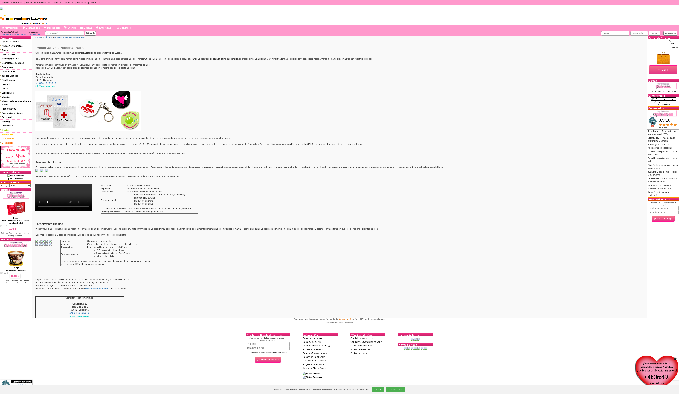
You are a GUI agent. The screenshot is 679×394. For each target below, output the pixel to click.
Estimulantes (8, 71)
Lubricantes (8, 93)
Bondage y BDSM (10, 58)
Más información (395, 389)
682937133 (34, 34)
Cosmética (7, 67)
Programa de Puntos (313, 349)
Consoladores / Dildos (13, 63)
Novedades (11, 27)
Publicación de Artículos (314, 361)
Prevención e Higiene (12, 113)
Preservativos (9, 109)
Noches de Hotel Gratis (314, 357)
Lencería (6, 84)
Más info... (16, 166)
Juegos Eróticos (10, 76)
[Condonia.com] (23, 18)
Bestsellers (53, 27)
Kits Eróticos (8, 80)
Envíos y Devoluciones (361, 345)
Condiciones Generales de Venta (366, 342)
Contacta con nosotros (313, 338)
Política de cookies (359, 353)
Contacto (125, 27)
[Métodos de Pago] (415, 348)
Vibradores (7, 126)
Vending (6, 121)
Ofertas (71, 27)
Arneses (6, 50)
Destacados (32, 27)
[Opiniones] (663, 113)
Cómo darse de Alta (312, 342)
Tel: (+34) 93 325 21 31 (46, 83)
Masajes (6, 97)
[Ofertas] (16, 195)
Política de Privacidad (360, 349)
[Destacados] (16, 245)
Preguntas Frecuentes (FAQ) (316, 345)
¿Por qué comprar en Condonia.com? (663, 103)
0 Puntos (674, 44)
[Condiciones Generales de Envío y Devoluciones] (412, 339)
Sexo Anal (7, 117)
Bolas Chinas (8, 54)
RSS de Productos (314, 377)
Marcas (87, 27)
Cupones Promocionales (315, 353)
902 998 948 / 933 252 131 (14, 34)
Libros (5, 88)
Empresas (104, 27)
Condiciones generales (361, 338)
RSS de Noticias (313, 374)
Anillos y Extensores (12, 46)
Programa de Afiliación (313, 364)
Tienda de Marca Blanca (314, 368)
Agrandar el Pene (10, 41)
